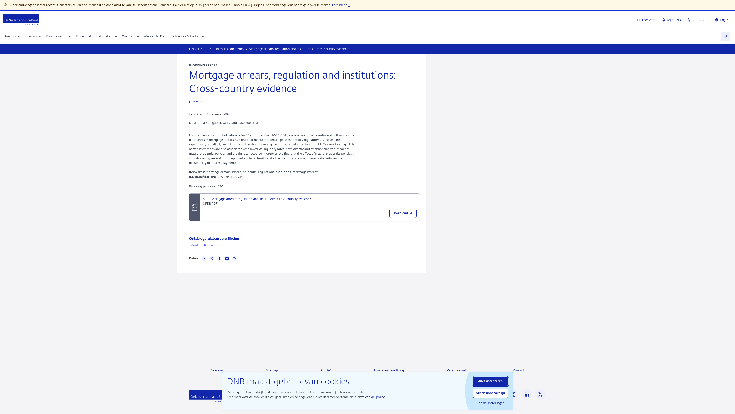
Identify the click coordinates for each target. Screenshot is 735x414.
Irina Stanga (207, 123)
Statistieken (104, 36)
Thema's (31, 36)
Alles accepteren (490, 381)
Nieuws (10, 36)
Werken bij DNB (155, 36)
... (206, 49)
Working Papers (202, 245)
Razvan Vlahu (227, 123)
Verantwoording (458, 370)
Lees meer (339, 5)
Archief (326, 370)
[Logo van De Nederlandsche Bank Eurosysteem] (21, 20)
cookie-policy (375, 397)
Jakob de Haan (248, 123)
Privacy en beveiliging (388, 370)
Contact (518, 370)
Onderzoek (84, 36)
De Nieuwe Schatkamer (187, 36)
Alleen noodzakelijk (490, 393)
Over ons (128, 36)
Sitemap (272, 370)
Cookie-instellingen (490, 403)
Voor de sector (56, 36)
